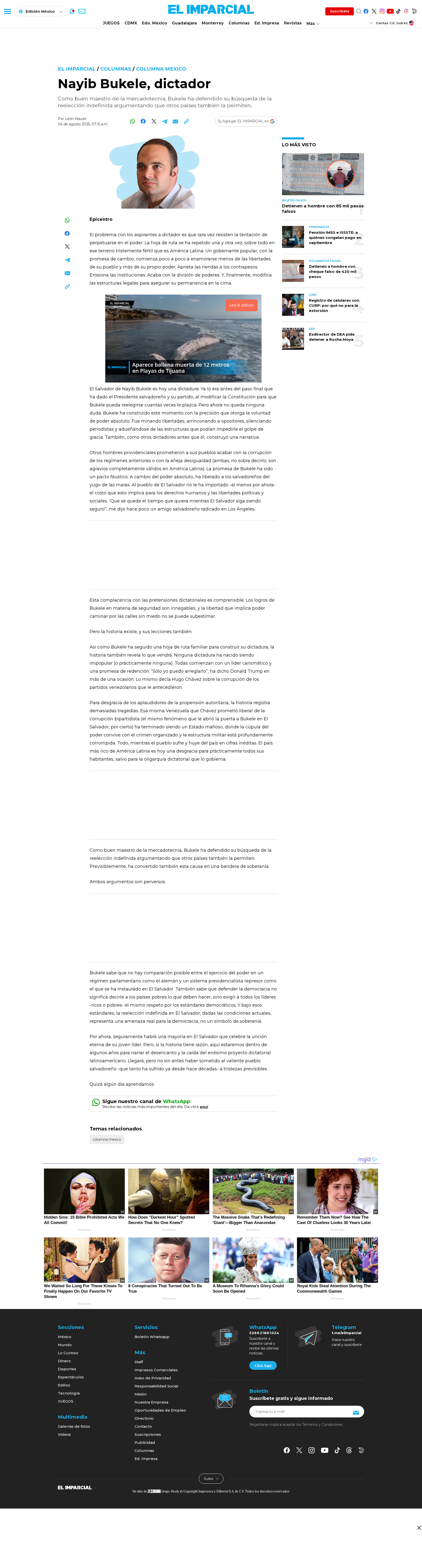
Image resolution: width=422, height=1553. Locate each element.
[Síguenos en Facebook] (366, 10)
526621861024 (264, 1333)
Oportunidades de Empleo (160, 1410)
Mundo (65, 1344)
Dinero (64, 1361)
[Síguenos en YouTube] (390, 10)
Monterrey (213, 23)
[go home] (75, 1487)
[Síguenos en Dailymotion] (414, 10)
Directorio (144, 1418)
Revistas (293, 23)
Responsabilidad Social (156, 1386)
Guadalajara (184, 23)
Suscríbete (339, 11)
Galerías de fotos (74, 1426)
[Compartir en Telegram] (164, 121)
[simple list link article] (323, 176)
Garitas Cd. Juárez (392, 23)
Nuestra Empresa (151, 1402)
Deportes (67, 1369)
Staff (139, 1362)
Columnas (239, 23)
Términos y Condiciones (322, 1424)
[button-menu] (7, 11)
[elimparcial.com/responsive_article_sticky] (419, 1528)
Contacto (143, 1426)
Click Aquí (263, 1366)
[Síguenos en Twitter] (374, 10)
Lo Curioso (68, 1353)
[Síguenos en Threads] (406, 10)
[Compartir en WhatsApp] (132, 121)
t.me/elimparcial (346, 1333)
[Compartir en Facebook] (143, 121)
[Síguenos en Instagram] (382, 10)
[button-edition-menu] (371, 23)
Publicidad (145, 1442)
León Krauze (75, 119)
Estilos (64, 1385)
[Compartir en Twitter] (154, 121)
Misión (141, 1394)
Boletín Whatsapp (152, 1336)
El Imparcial (76, 69)
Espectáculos (71, 1377)
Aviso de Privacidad (153, 1378)
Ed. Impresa (266, 23)
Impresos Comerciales (156, 1370)
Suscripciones (148, 1434)
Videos (64, 1434)
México (64, 1336)
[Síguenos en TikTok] (398, 10)
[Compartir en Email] (175, 121)
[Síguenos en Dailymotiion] (361, 1450)
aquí (204, 1106)
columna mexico (161, 69)
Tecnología (69, 1393)
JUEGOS (111, 23)
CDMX (131, 23)
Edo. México (154, 23)
